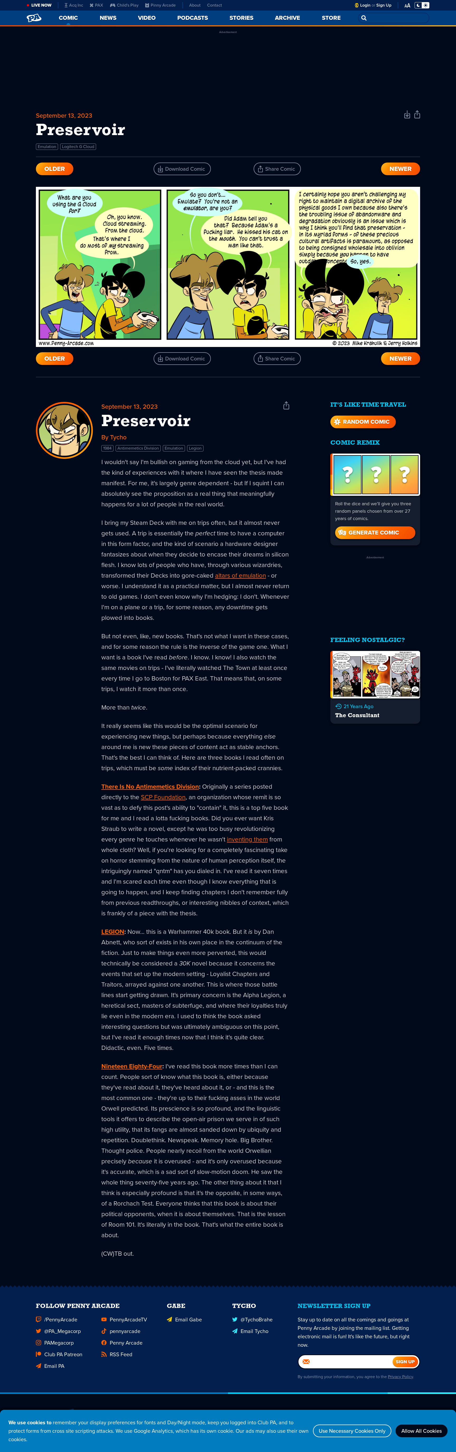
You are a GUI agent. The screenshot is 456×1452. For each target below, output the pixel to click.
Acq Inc (76, 5)
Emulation (47, 147)
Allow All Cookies (421, 1431)
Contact (214, 5)
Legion (195, 448)
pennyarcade (125, 1331)
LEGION (112, 931)
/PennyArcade (60, 1320)
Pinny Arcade (163, 5)
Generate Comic (374, 532)
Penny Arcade (126, 1343)
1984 (107, 448)
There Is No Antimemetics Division (150, 786)
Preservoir (146, 421)
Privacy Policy (400, 1377)
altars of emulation (240, 575)
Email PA (54, 1366)
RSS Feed (121, 1354)
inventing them (247, 839)
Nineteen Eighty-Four (131, 1066)
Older (54, 169)
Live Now (41, 5)
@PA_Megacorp (62, 1331)
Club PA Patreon (63, 1354)
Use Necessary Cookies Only (352, 1431)
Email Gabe (188, 1320)
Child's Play (128, 5)
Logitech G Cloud (78, 147)
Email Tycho (254, 1331)
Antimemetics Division (138, 448)
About (195, 5)
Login (365, 5)
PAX (99, 5)
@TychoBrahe (257, 1320)
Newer (401, 169)
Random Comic (366, 421)
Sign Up (383, 5)
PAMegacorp (59, 1343)
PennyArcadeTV (128, 1320)
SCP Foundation (163, 797)
